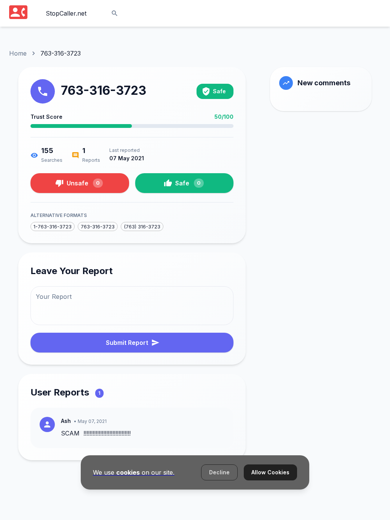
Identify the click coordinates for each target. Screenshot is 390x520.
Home (18, 53)
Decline (219, 472)
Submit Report (127, 342)
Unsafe (83, 183)
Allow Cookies (270, 472)
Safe (188, 183)
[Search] (114, 13)
